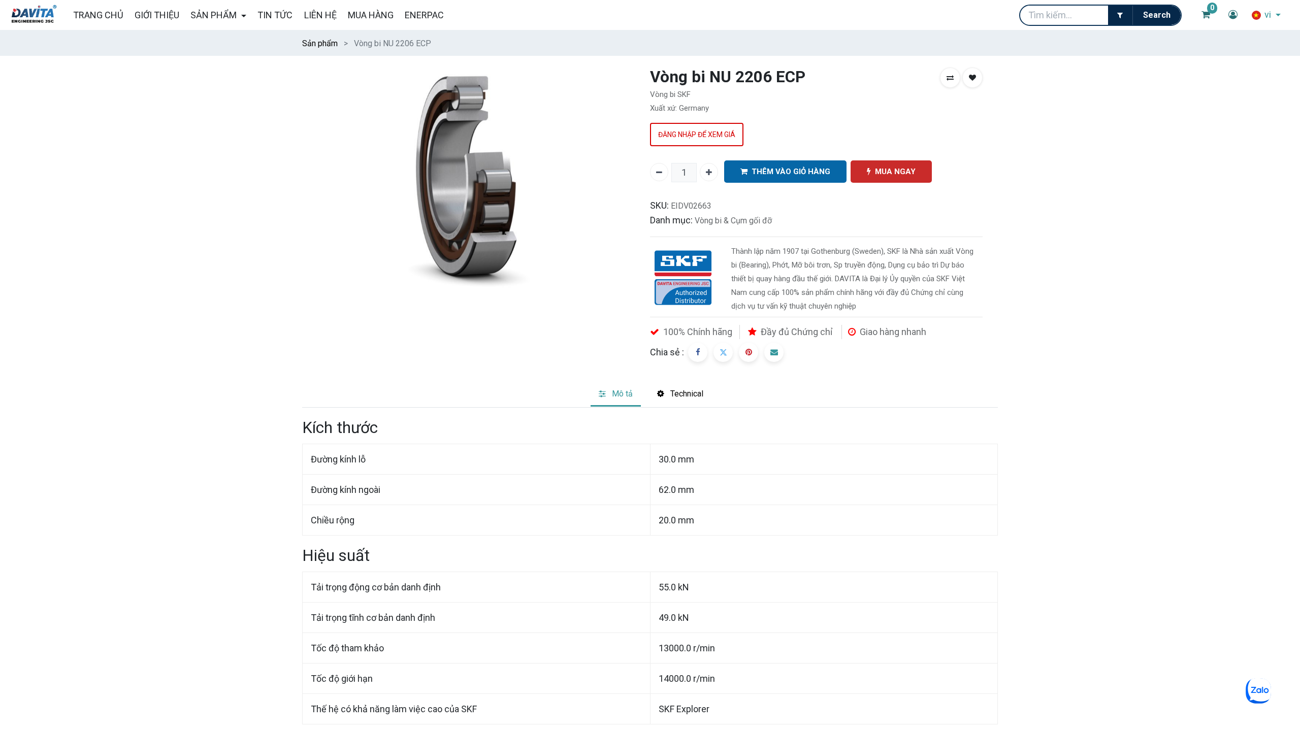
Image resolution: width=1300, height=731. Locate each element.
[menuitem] (97, 15)
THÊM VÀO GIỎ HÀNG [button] (791, 171)
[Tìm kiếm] (1156, 15)
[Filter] (1120, 15)
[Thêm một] (709, 172)
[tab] (616, 395)
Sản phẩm (320, 43)
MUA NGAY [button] (895, 171)
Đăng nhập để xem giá (696, 134)
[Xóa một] (659, 172)
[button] (950, 78)
